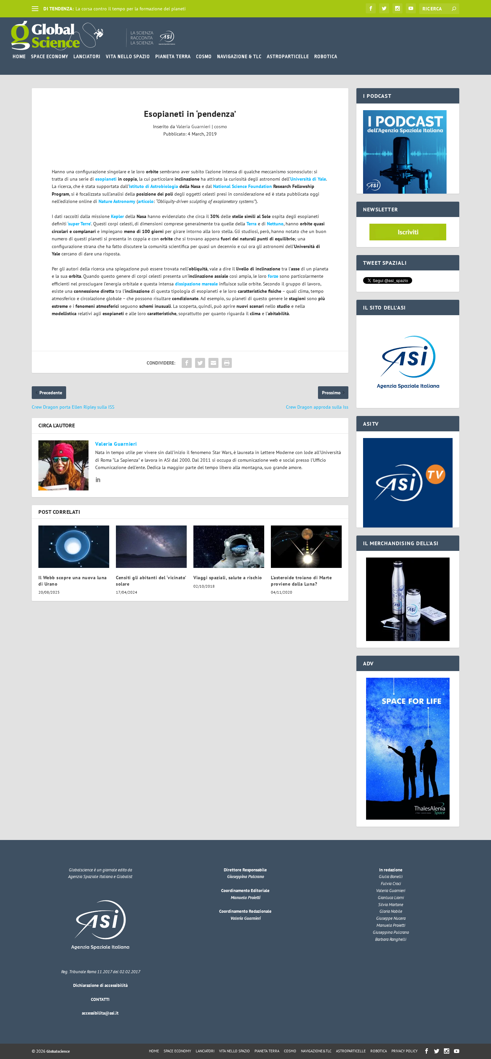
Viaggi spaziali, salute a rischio (227, 578)
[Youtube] (411, 8)
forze (273, 276)
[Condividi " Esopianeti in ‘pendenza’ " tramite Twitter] (200, 363)
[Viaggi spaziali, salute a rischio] (228, 546)
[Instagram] (397, 8)
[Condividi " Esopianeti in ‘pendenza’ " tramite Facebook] (186, 363)
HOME (19, 56)
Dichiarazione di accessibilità (100, 985)
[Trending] (35, 8)
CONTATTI (100, 999)
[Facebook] (371, 8)
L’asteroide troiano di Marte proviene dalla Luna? (301, 581)
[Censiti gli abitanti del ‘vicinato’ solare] (151, 546)
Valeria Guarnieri (193, 127)
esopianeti (106, 179)
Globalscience (58, 1051)
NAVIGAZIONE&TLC (316, 1051)
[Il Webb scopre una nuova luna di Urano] (73, 546)
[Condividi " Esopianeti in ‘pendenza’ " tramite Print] (226, 363)
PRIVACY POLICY (404, 1051)
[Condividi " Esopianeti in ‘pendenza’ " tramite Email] (213, 363)
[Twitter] (384, 8)
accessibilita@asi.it (100, 1013)
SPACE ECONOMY (49, 56)
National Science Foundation (242, 186)
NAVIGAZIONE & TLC (239, 56)
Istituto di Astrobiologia (153, 186)
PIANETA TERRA (173, 56)
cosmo (220, 127)
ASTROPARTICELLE (288, 56)
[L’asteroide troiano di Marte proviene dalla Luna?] (306, 546)
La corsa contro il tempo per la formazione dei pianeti (130, 9)
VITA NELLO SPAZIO (128, 56)
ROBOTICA (325, 56)
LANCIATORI (87, 56)
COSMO (204, 56)
